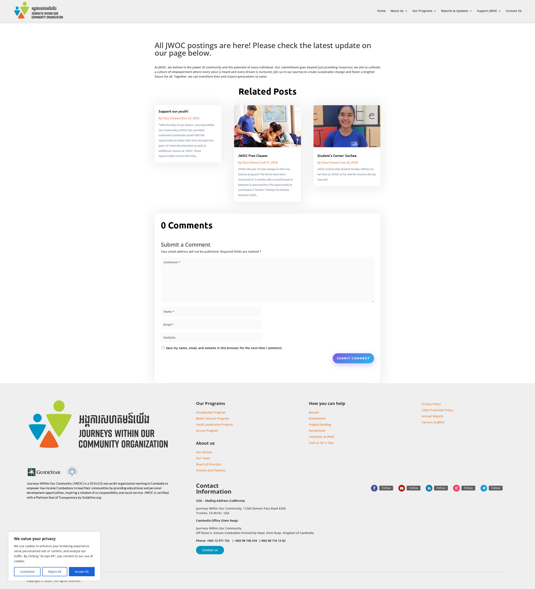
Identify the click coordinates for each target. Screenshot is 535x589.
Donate (314, 412)
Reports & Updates (454, 11)
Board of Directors (209, 464)
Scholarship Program (210, 412)
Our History (204, 452)
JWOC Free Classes (253, 155)
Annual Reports (432, 416)
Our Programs (422, 11)
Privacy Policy (431, 404)
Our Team (203, 458)
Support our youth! (173, 111)
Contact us (210, 550)
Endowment (317, 418)
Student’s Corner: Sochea (337, 155)
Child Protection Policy (437, 410)
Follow (386, 488)
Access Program (207, 431)
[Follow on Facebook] (374, 488)
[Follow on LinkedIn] (429, 488)
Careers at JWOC (433, 422)
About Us (397, 11)
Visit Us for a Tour (321, 443)
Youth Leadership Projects (214, 424)
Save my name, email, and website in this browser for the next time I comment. (224, 348)
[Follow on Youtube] (401, 488)
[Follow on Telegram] (483, 488)
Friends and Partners (211, 470)
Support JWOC (487, 11)
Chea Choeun (171, 118)
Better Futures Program (212, 418)
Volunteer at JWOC (322, 437)
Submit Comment (353, 358)
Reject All (54, 572)
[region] (54, 556)
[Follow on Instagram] (456, 488)
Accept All (82, 572)
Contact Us (514, 11)
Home (381, 11)
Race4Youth (317, 431)
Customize (27, 572)
